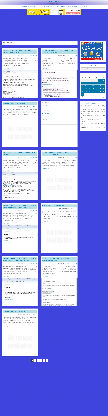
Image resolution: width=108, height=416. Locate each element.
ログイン (44, 105)
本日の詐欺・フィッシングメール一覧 (14, 103)
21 (96, 88)
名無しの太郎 (54, 2)
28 (96, 91)
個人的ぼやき (25, 6)
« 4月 (82, 97)
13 (93, 85)
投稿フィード (45, 108)
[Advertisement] (54, 28)
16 (103, 85)
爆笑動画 (63, 6)
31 (82, 94)
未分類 (85, 6)
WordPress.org (45, 113)
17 (82, 88)
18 (86, 88)
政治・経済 (56, 6)
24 (82, 91)
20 (93, 88)
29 (100, 91)
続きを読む (6, 68)
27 (93, 91)
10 (82, 85)
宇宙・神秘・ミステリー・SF (74, 6)
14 (96, 85)
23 (103, 88)
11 (85, 85)
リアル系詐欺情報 (47, 6)
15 (100, 85)
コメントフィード (46, 111)
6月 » (104, 97)
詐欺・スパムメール (35, 6)
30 (103, 91)
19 (89, 88)
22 (100, 88)
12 (89, 85)
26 (89, 91)
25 (86, 91)
